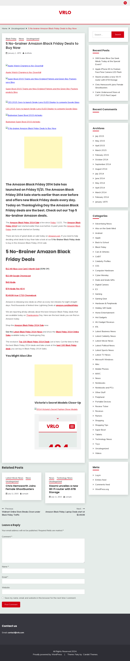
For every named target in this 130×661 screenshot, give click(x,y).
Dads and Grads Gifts (105, 280)
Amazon (71, 226)
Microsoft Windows (104, 359)
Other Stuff (100, 392)
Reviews (99, 411)
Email (5, 577)
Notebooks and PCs (104, 387)
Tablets (98, 434)
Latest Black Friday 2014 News (27, 331)
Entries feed (100, 479)
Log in (98, 475)
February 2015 (102, 155)
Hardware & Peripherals (106, 303)
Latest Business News (105, 331)
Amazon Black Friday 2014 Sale (24, 222)
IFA (96, 326)
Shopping (99, 420)
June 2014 (100, 178)
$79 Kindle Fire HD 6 (15, 288)
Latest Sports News (104, 350)
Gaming (98, 294)
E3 (96, 289)
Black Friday (11, 38)
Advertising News (103, 223)
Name (5, 566)
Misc (97, 364)
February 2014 (102, 197)
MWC (98, 373)
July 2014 (99, 173)
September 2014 (103, 164)
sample (25, 493)
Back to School (102, 242)
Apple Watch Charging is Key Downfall (23, 72)
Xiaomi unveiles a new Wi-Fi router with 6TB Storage (63, 489)
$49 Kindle (10, 282)
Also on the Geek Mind (105, 228)
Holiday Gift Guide (103, 308)
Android (98, 233)
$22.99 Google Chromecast (18, 275)
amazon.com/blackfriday (67, 305)
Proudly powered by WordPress (47, 654)
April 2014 (100, 187)
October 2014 (101, 159)
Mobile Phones (102, 369)
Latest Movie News (14, 478)
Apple (98, 237)
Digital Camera (102, 284)
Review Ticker (101, 406)
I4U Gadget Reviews (104, 322)
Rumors (98, 415)
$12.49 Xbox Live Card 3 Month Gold (23, 268)
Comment (7, 536)
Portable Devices (103, 401)
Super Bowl (100, 429)
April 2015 (100, 145)
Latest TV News (102, 354)
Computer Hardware (104, 270)
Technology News (64, 478)
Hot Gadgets (101, 317)
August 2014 (101, 169)
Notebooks (100, 383)
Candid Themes (90, 654)
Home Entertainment (104, 312)
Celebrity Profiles (103, 261)
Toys (97, 444)
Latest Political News (105, 345)
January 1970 (101, 201)
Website (6, 587)
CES (97, 266)
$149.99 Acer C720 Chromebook (21, 295)
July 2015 (99, 136)
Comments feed (102, 484)
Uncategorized (32, 38)
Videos (98, 453)
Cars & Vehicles (102, 252)
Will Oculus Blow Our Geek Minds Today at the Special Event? (107, 61)
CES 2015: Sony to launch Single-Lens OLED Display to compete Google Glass (41, 108)
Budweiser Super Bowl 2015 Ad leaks (23, 121)
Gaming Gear (101, 298)
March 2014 (101, 192)
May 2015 (100, 141)
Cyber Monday (102, 275)
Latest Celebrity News (105, 336)
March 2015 (101, 150)
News (21, 38)
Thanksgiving (32, 315)
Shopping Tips (101, 425)
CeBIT (98, 256)
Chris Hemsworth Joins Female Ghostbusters (21, 487)
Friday (53, 222)
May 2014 (100, 183)
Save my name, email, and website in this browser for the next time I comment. (40, 598)
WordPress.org (102, 489)
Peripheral (99, 397)
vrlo (65, 12)
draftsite (28, 53)
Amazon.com (54, 236)
